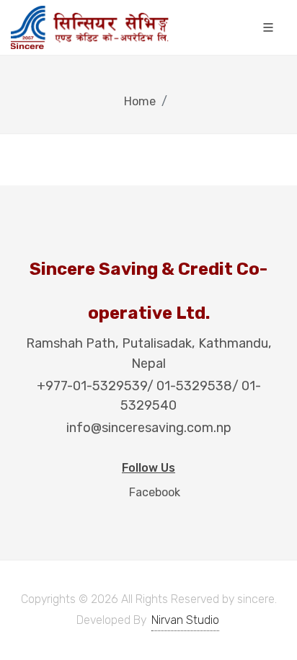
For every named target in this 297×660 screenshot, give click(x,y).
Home (140, 101)
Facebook (153, 492)
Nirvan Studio (185, 620)
